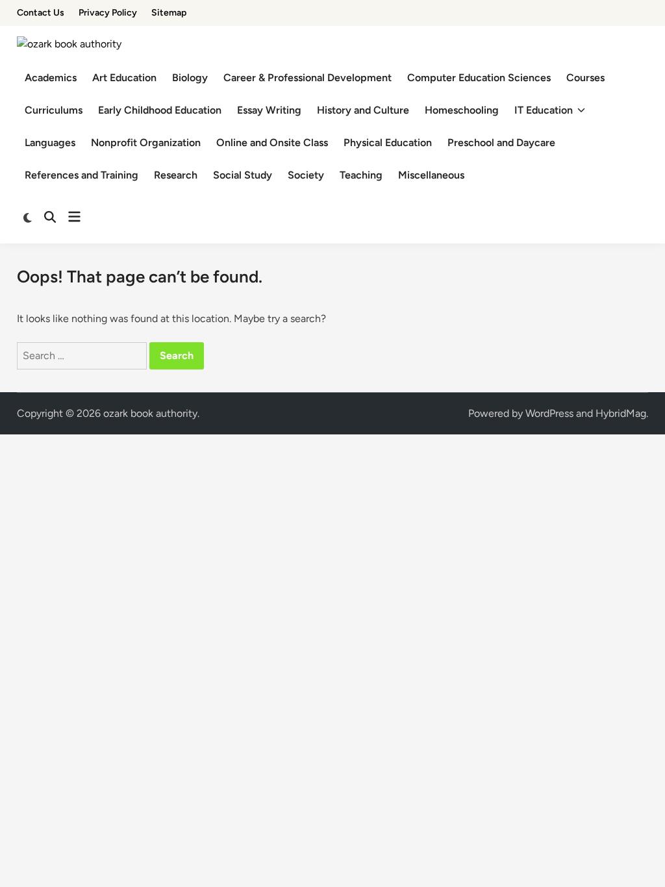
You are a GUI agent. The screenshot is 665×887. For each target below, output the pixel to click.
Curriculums (53, 110)
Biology (190, 77)
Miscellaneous (431, 175)
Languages (50, 142)
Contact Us (40, 12)
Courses (585, 77)
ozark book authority (150, 413)
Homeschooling (462, 110)
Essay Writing (269, 110)
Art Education (124, 77)
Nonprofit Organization (146, 142)
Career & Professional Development (307, 77)
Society (306, 175)
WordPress (549, 413)
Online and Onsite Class (272, 142)
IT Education (543, 110)
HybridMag (621, 413)
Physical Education (388, 142)
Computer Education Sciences (479, 77)
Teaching (361, 175)
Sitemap (168, 12)
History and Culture (363, 110)
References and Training (81, 175)
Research (175, 175)
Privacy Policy (108, 12)
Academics (51, 77)
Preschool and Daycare (501, 142)
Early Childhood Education (159, 110)
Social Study (242, 175)
